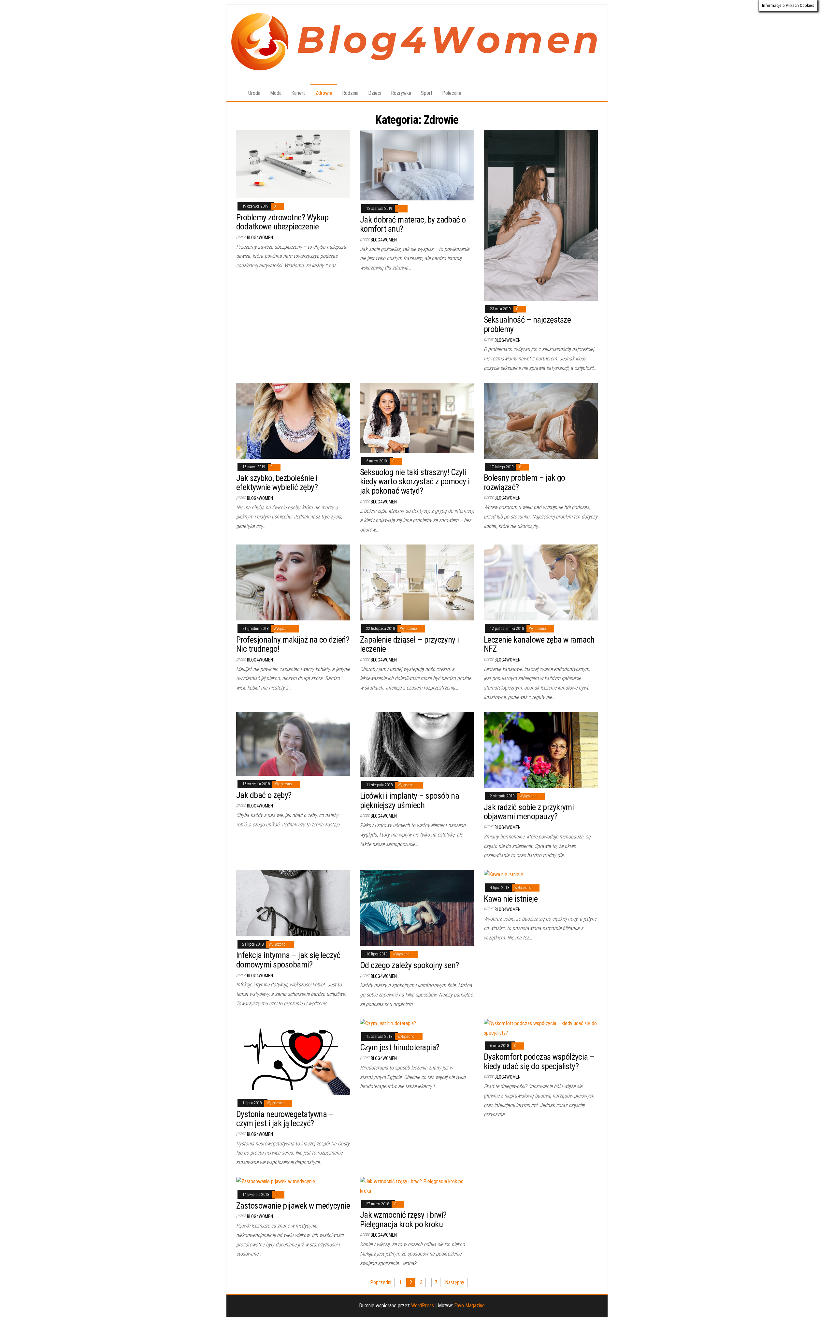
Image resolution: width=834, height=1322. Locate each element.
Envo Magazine (469, 1305)
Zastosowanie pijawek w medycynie (293, 1206)
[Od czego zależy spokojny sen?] (417, 908)
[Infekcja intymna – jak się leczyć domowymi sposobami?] (293, 903)
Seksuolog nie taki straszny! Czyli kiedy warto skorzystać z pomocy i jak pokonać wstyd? (415, 481)
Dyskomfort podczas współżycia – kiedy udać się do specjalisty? (539, 1061)
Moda (275, 93)
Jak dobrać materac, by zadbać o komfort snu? (413, 224)
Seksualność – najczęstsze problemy (527, 324)
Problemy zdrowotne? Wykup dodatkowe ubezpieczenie (282, 222)
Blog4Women (260, 237)
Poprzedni (380, 1282)
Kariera (298, 93)
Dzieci (374, 93)
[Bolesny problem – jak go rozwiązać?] (541, 420)
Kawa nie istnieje (511, 899)
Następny (454, 1282)
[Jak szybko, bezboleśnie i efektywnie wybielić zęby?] (293, 420)
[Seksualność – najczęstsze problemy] (541, 215)
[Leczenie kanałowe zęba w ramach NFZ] (541, 582)
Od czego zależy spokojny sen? (409, 965)
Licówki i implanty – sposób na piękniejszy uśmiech (409, 800)
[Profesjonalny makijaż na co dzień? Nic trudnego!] (293, 582)
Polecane (451, 93)
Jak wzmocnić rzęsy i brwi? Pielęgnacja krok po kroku (403, 1219)
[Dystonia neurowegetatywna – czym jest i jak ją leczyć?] (293, 1056)
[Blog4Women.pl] (234, 93)
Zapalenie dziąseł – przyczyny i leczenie (409, 644)
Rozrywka (401, 93)
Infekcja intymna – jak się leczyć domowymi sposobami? (288, 959)
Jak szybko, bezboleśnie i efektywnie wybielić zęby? (277, 482)
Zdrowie (323, 93)
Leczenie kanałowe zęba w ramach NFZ (539, 644)
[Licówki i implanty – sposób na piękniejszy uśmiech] (417, 744)
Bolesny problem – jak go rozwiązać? (524, 482)
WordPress (422, 1305)
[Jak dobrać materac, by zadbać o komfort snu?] (417, 165)
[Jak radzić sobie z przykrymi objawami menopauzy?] (541, 750)
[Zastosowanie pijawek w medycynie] (275, 1181)
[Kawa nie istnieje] (503, 874)
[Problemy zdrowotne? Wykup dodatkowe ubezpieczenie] (293, 163)
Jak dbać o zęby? (264, 795)
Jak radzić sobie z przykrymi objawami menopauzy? (529, 811)
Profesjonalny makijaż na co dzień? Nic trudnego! (292, 644)
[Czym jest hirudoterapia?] (388, 1023)
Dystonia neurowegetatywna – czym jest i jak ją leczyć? (284, 1118)
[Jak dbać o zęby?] (293, 743)
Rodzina (350, 93)
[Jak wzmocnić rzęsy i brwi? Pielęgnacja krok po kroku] (417, 1186)
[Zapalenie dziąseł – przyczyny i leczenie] (417, 582)
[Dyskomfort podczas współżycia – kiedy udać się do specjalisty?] (541, 1028)
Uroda (254, 93)
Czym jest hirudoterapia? (399, 1047)
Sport (426, 93)
